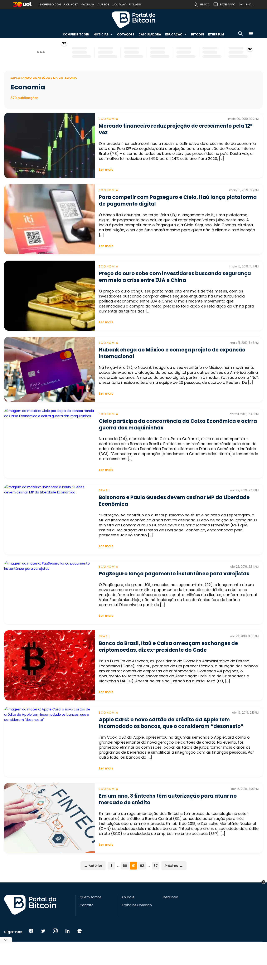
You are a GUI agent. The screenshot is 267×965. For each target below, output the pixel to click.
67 (156, 865)
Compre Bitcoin (76, 34)
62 (142, 865)
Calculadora (150, 34)
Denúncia (170, 897)
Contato (86, 905)
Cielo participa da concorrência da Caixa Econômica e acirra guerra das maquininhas (178, 424)
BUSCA (205, 4)
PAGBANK (87, 4)
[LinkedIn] (67, 931)
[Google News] (79, 931)
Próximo (174, 865)
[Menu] (251, 34)
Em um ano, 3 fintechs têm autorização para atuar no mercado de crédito (168, 799)
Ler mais (106, 169)
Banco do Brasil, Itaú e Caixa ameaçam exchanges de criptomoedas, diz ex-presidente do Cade (168, 646)
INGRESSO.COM (50, 4)
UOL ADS (135, 4)
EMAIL (250, 4)
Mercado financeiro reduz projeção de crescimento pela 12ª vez (176, 129)
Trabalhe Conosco (136, 905)
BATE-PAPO (227, 4)
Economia (108, 119)
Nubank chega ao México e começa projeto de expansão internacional (172, 353)
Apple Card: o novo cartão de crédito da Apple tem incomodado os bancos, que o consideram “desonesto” (171, 723)
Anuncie (128, 897)
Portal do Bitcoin (133, 19)
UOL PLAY (119, 4)
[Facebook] (31, 931)
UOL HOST (71, 4)
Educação (174, 34)
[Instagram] (55, 931)
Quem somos (90, 897)
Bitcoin (197, 34)
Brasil (104, 490)
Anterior (93, 865)
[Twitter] (43, 931)
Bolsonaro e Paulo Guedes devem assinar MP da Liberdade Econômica (174, 500)
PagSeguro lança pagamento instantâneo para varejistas (174, 573)
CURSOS (103, 4)
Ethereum (216, 34)
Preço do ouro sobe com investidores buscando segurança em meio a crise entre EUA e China (175, 277)
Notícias (100, 34)
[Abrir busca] (240, 34)
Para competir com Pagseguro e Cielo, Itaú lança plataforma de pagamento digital (178, 200)
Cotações (125, 34)
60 (125, 865)
